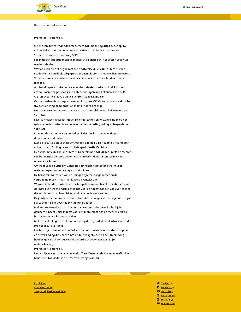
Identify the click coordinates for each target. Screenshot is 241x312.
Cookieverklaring (43, 287)
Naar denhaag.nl (194, 6)
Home (37, 24)
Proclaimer (40, 283)
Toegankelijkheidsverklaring (50, 291)
